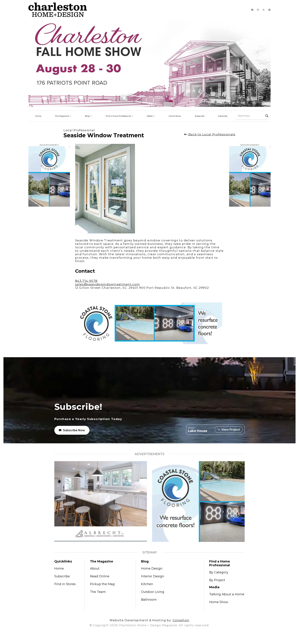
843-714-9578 (86, 281)
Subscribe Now (74, 430)
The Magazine (62, 116)
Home (38, 116)
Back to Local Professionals (211, 134)
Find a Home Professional (118, 116)
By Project (217, 580)
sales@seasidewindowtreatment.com (107, 284)
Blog (87, 116)
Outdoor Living (152, 592)
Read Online (99, 576)
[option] (106, 188)
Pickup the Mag (102, 584)
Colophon (181, 620)
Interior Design (152, 576)
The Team (98, 592)
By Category (218, 572)
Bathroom (149, 600)
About (94, 568)
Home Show (175, 116)
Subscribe (199, 116)
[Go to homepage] (57, 10)
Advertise (222, 116)
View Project (230, 429)
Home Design (151, 568)
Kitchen (147, 584)
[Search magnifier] (266, 115)
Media (150, 116)
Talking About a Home (226, 594)
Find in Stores (65, 584)
